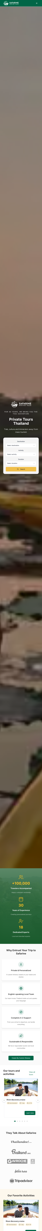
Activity (21, 450)
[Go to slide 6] (27, 1121)
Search (22, 469)
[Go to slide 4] (22, 1121)
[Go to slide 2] (17, 1121)
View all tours (32, 1073)
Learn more (30, 1113)
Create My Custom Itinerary (21, 1058)
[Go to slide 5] (24, 1121)
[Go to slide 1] (15, 1121)
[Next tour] (38, 1100)
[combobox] (21, 445)
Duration (21, 459)
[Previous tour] (4, 1100)
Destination (21, 441)
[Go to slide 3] (20, 1121)
